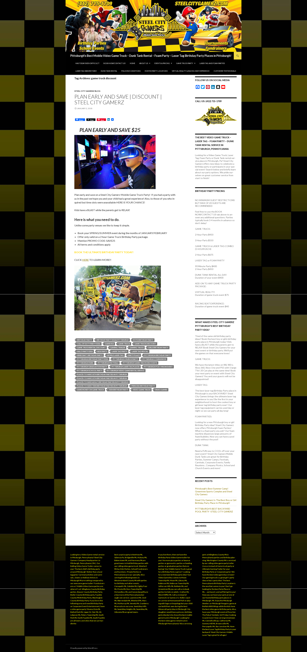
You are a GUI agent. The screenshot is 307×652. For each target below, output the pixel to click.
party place (134, 355)
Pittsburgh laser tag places (126, 367)
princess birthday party (143, 386)
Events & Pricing (162, 63)
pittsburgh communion (154, 359)
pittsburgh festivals (108, 363)
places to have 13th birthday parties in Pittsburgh (102, 378)
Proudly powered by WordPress (84, 648)
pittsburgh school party (89, 370)
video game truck (141, 390)
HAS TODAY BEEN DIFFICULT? (87, 63)
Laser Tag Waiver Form (86, 71)
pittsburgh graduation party (92, 367)
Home (132, 63)
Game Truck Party (184, 63)
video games (161, 390)
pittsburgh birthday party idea (92, 359)
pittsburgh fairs (85, 363)
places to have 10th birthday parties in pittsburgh (102, 374)
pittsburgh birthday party (157, 355)
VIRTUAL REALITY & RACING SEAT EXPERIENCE (190, 71)
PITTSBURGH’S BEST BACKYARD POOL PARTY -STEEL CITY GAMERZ (214, 510)
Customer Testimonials (225, 71)
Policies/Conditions (131, 71)
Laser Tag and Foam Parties (212, 63)
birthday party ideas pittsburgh (113, 340)
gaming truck (137, 347)
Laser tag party (119, 351)
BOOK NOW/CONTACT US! (114, 63)
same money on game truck (90, 390)
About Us (143, 63)
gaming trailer (117, 347)
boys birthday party (143, 340)
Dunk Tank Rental (109, 71)
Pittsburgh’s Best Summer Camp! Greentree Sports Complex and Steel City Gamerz (213, 491)
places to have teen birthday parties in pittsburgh (102, 386)
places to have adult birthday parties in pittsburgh (103, 382)
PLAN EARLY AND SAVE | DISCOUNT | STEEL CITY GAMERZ (118, 99)
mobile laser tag (115, 355)
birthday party (84, 340)
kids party (102, 351)
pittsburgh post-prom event (158, 367)
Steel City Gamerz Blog (87, 91)
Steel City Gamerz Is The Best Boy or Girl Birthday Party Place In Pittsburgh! (215, 501)
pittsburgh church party (125, 359)
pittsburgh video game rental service (125, 370)
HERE (85, 259)
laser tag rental (140, 351)
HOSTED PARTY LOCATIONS (156, 71)
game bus (109, 344)
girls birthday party (158, 347)
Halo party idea (85, 351)
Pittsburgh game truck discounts (140, 363)
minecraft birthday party (90, 355)
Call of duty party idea (88, 344)
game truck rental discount (91, 347)
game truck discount (145, 344)
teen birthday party (118, 390)
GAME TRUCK (124, 344)
